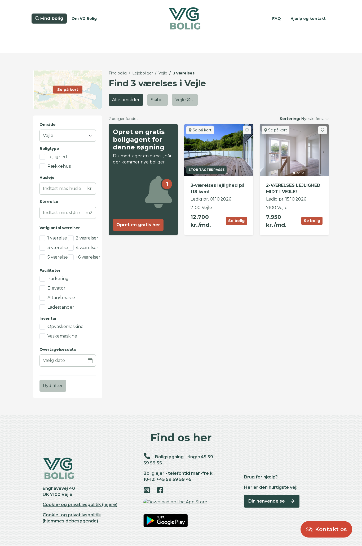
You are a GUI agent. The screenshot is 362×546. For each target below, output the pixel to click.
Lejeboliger (142, 73)
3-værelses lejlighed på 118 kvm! (218, 188)
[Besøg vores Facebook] (163, 491)
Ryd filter (53, 385)
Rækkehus (59, 166)
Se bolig (236, 220)
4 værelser (87, 247)
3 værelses (184, 73)
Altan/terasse (61, 297)
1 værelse (57, 238)
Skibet (157, 99)
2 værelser (87, 238)
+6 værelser (88, 257)
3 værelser (58, 247)
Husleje (47, 177)
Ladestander (60, 307)
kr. (89, 188)
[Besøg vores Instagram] (149, 491)
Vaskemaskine (62, 336)
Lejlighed (57, 156)
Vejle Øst (184, 99)
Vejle (162, 73)
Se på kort (201, 130)
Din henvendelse (267, 501)
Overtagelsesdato (57, 349)
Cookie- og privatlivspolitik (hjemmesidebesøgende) (72, 517)
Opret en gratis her (138, 224)
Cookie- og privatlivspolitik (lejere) (80, 504)
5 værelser (58, 257)
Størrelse (48, 201)
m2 (89, 212)
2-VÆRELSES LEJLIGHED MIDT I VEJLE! (293, 188)
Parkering (58, 278)
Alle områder (126, 99)
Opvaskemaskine (65, 326)
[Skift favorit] (247, 130)
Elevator (56, 288)
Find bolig (118, 73)
